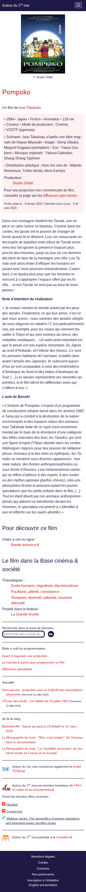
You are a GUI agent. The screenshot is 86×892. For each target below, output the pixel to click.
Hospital (12, 804)
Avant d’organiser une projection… (26, 656)
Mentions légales (43, 856)
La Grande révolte (25, 614)
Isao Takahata (30, 107)
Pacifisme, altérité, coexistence (35, 592)
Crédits (43, 862)
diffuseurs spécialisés (60, 195)
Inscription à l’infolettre (43, 880)
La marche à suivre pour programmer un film (33, 662)
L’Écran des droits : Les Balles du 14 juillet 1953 (35, 701)
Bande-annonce (23, 545)
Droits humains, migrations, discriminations (44, 586)
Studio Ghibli (23, 183)
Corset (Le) (14, 811)
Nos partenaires (43, 874)
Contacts (43, 868)
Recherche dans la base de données (28, 628)
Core (62, 837)
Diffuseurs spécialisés (17, 669)
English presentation (43, 885)
